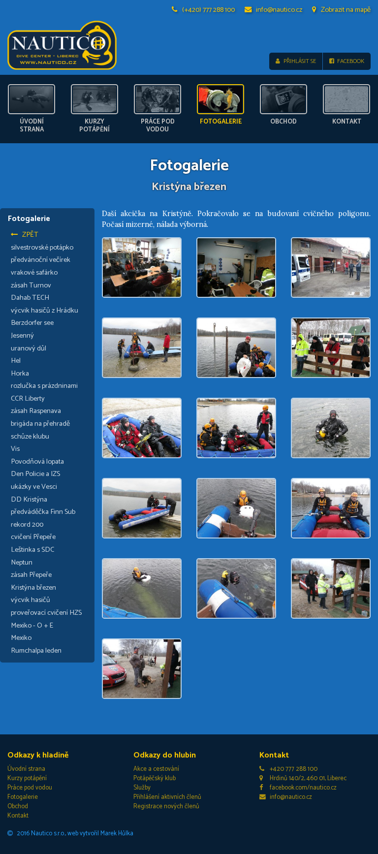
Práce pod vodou (29, 787)
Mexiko (21, 638)
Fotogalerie (22, 797)
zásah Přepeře (31, 575)
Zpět (30, 235)
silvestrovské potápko (42, 247)
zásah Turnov (31, 285)
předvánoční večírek (40, 260)
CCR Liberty (28, 399)
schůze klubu (30, 437)
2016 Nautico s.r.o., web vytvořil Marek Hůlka (75, 833)
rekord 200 (27, 525)
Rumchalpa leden (36, 651)
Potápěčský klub (154, 778)
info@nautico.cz (279, 10)
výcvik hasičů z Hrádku (44, 310)
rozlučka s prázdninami (44, 386)
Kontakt (18, 816)
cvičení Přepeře (33, 537)
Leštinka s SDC (32, 550)
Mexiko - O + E (32, 626)
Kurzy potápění (27, 778)
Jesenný (22, 336)
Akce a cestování (156, 769)
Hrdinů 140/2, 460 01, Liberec (308, 778)
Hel (16, 361)
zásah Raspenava (36, 411)
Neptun (21, 563)
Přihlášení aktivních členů (167, 797)
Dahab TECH (30, 298)
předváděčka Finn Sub (43, 512)
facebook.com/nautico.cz (303, 787)
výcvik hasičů (30, 600)
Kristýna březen (33, 588)
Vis (15, 449)
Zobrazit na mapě (346, 10)
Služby (142, 787)
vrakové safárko (34, 273)
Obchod (17, 806)
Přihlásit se (300, 61)
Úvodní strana (26, 769)
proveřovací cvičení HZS (46, 613)
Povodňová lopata (37, 462)
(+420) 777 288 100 (208, 10)
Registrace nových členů (166, 806)
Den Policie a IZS (35, 474)
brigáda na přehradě (40, 424)
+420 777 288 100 (293, 769)
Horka (20, 374)
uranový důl (28, 348)
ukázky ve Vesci (34, 487)
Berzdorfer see (32, 323)
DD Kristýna (29, 500)
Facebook (350, 61)
